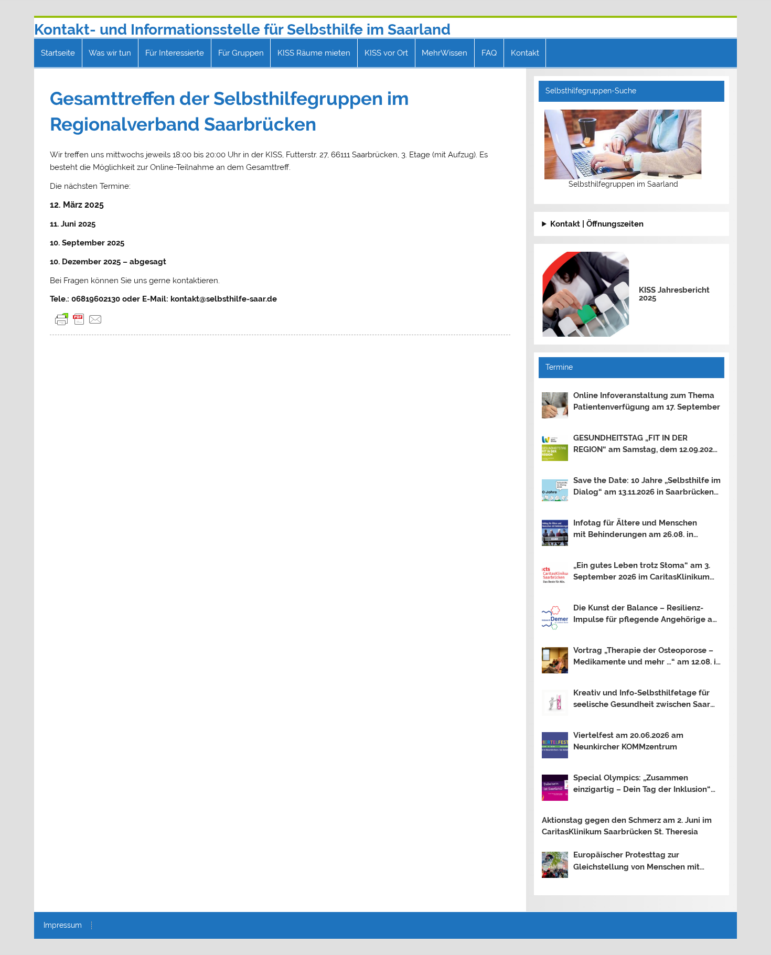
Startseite (58, 53)
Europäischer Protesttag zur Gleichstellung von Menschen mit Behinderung (636, 861)
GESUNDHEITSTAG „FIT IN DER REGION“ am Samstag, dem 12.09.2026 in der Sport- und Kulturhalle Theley (645, 444)
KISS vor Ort (386, 53)
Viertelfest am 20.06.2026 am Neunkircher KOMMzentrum (628, 741)
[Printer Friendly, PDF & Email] (79, 319)
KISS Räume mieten (313, 53)
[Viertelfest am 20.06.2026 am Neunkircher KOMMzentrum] (555, 745)
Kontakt (525, 53)
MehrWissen (444, 53)
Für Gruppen (241, 53)
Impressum (63, 925)
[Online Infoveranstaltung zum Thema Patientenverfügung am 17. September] (555, 405)
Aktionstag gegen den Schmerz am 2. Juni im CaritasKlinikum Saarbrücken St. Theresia (627, 826)
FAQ (489, 53)
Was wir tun (110, 53)
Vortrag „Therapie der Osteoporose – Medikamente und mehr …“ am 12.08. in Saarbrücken (647, 657)
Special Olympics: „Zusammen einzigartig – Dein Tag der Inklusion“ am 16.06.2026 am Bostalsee (642, 784)
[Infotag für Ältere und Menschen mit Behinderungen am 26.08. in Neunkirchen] (555, 533)
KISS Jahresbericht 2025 (674, 294)
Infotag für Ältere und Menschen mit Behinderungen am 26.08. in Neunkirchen (635, 529)
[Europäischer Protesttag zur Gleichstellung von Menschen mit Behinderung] (555, 865)
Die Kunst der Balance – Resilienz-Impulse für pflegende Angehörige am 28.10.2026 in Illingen (646, 614)
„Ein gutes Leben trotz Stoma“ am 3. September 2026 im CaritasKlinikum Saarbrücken (641, 572)
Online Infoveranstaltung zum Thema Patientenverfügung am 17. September (646, 401)
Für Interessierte (174, 53)
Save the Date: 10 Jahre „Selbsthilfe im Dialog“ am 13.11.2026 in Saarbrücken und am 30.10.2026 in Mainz (647, 487)
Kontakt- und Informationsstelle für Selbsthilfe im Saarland (242, 29)
